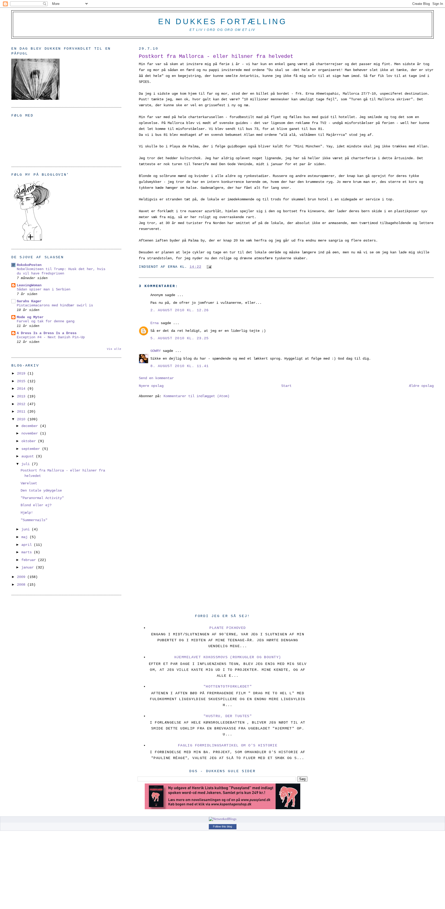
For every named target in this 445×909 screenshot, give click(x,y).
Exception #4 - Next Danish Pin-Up (51, 337)
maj (25, 537)
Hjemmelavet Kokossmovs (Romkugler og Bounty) (227, 657)
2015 (22, 381)
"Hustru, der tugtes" (227, 716)
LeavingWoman (29, 285)
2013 (22, 396)
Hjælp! (27, 513)
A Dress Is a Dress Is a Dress (46, 333)
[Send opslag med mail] (208, 267)
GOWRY (155, 351)
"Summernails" (34, 520)
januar (28, 567)
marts (27, 552)
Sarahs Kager (29, 301)
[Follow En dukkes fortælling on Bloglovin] (32, 240)
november (30, 433)
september (31, 449)
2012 (22, 404)
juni (26, 529)
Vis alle (114, 349)
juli (26, 464)
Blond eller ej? (36, 505)
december (30, 426)
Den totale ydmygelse (41, 490)
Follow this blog (222, 826)
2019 (22, 373)
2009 (22, 577)
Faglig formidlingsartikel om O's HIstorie (228, 745)
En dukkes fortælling (222, 21)
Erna (154, 323)
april (27, 545)
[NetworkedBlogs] (222, 819)
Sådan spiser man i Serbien (43, 289)
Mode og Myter (30, 317)
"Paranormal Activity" (42, 498)
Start (286, 386)
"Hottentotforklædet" (227, 686)
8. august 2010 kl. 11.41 (179, 366)
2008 (22, 585)
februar (29, 560)
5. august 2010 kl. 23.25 (179, 338)
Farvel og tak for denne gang (45, 321)
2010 (22, 419)
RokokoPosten (29, 265)
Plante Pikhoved (227, 628)
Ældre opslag (421, 386)
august (28, 456)
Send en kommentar (156, 378)
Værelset (29, 483)
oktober (29, 441)
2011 (22, 411)
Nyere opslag (151, 386)
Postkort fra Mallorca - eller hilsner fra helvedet (216, 56)
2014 (22, 389)
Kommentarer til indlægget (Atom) (196, 396)
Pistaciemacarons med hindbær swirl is (55, 305)
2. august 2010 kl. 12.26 (179, 310)
